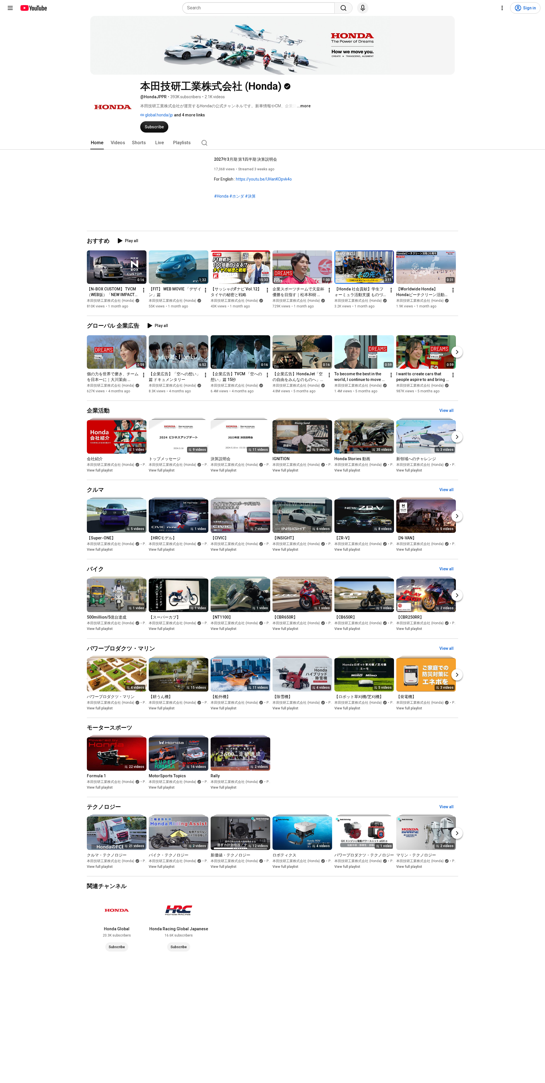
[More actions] (143, 290)
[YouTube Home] (33, 8)
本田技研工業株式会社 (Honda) (110, 301)
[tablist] (272, 143)
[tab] (97, 143)
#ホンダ (236, 196)
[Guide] (10, 8)
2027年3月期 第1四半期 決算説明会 (245, 159)
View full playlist (100, 470)
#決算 (250, 196)
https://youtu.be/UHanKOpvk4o (264, 179)
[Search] (343, 8)
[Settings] (502, 8)
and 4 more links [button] (189, 115)
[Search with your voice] (362, 8)
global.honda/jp (158, 115)
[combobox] (260, 8)
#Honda (221, 196)
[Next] (457, 352)
